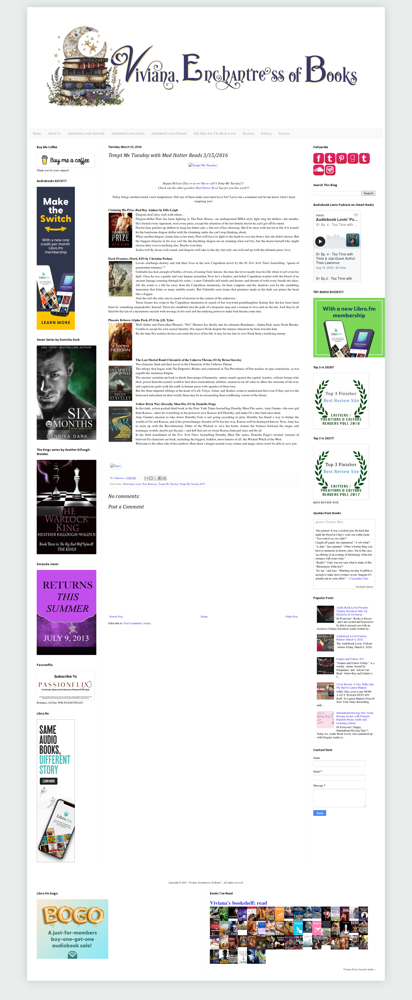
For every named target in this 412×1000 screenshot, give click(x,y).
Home (37, 133)
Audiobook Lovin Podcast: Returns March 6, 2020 (351, 637)
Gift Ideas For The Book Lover (215, 133)
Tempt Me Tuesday (168, 484)
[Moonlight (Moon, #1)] (355, 946)
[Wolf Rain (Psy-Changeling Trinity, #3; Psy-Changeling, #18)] (309, 946)
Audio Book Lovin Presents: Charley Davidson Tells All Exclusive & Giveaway (352, 610)
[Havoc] (355, 932)
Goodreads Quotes (364, 586)
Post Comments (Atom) (137, 623)
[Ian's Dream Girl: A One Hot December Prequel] (327, 944)
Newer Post (116, 616)
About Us (54, 133)
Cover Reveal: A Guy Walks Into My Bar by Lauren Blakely (355, 685)
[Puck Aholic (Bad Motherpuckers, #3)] (290, 917)
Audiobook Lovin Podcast (169, 133)
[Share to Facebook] (160, 478)
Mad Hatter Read (207, 188)
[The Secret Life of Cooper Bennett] (309, 932)
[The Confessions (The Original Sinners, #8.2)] (234, 917)
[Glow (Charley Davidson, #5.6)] (244, 929)
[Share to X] (155, 478)
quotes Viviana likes (329, 521)
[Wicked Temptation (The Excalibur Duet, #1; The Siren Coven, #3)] (244, 946)
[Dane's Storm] (318, 917)
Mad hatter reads (132, 484)
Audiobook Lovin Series (127, 133)
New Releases (149, 484)
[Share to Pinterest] (164, 478)
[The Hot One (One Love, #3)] (355, 917)
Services (284, 133)
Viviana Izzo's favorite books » (359, 969)
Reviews (248, 133)
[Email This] (146, 478)
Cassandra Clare (359, 578)
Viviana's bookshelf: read (238, 903)
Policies (266, 133)
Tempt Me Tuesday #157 (192, 484)
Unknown (119, 478)
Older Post (292, 616)
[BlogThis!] (151, 478)
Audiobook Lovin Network (86, 133)
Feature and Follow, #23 (350, 659)
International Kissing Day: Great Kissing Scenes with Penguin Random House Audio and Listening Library (354, 718)
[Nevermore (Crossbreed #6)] (309, 917)
